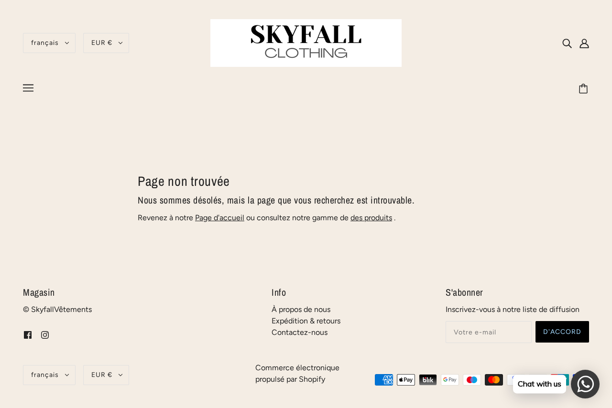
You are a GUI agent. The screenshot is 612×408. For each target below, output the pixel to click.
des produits (371, 217)
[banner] (306, 42)
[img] (567, 43)
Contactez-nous (300, 332)
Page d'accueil (219, 217)
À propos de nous (301, 309)
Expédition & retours (306, 320)
